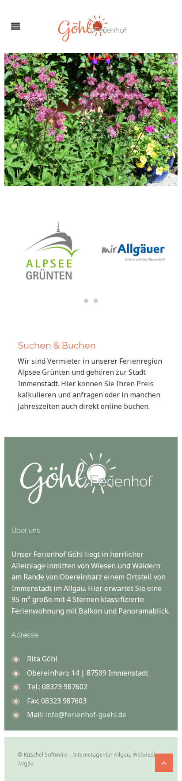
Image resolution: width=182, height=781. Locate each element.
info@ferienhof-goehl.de (85, 714)
